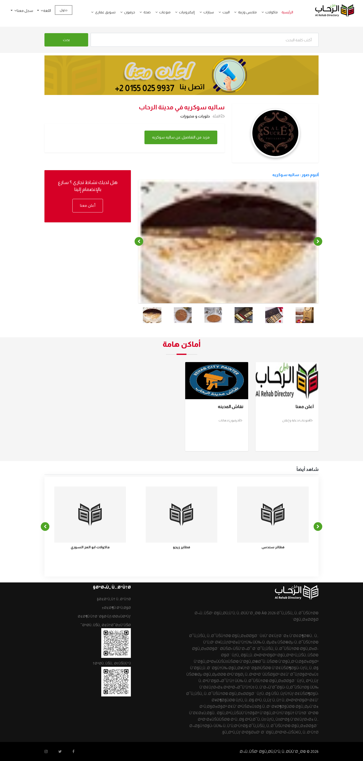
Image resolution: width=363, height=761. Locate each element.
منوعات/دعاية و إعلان (295, 420)
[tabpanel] (228, 248)
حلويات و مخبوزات (195, 116)
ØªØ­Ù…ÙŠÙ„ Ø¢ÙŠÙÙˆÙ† (112, 663)
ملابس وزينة (247, 12)
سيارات (208, 12)
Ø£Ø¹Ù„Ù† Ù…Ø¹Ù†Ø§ (114, 599)
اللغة (47, 10)
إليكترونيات (187, 12)
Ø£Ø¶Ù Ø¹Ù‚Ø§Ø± (116, 608)
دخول (63, 10)
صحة (147, 12)
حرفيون (129, 12)
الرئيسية (287, 12)
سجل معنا (25, 10)
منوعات (165, 12)
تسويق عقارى (105, 12)
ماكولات (271, 12)
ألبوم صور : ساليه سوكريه (295, 175)
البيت (226, 12)
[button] (261, 12)
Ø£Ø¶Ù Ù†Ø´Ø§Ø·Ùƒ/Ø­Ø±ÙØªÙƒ (104, 616)
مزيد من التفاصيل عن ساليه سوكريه (181, 137)
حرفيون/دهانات (229, 420)
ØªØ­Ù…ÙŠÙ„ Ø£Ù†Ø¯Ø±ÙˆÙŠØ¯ (106, 625)
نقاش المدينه (230, 406)
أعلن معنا (87, 205)
